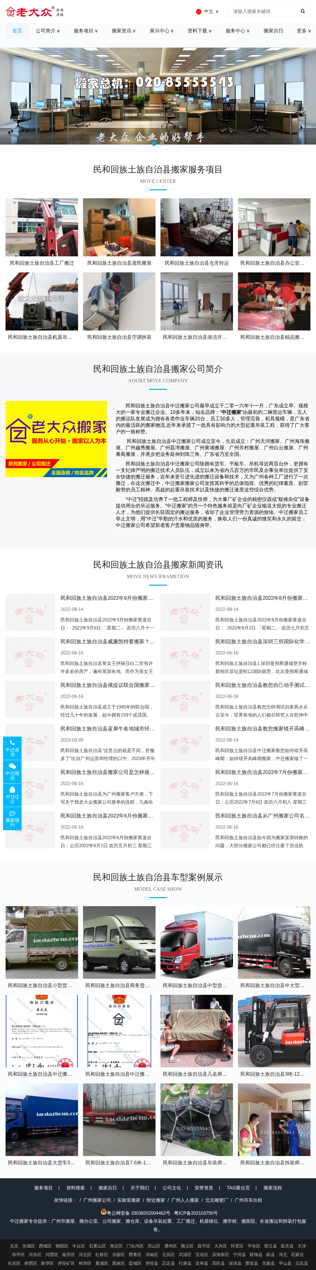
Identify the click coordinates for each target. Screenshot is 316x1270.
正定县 (168, 1263)
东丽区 (118, 1254)
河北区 (85, 1254)
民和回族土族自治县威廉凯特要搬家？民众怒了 (115, 642)
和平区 (18, 1254)
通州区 (170, 1245)
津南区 (151, 1254)
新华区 (47, 1263)
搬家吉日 (107, 1187)
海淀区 (116, 1245)
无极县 (268, 1263)
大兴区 (220, 1245)
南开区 (68, 1254)
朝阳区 (62, 1245)
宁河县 (239, 1254)
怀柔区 (237, 1245)
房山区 (154, 1245)
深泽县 (235, 1263)
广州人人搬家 (185, 1200)
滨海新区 (220, 1254)
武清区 (185, 1254)
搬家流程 (273, 1187)
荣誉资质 (204, 1187)
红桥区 (101, 1254)
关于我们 (140, 1187)
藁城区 (101, 1263)
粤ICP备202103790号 (196, 1213)
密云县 (270, 1245)
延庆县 (287, 1245)
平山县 (285, 1263)
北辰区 (168, 1254)
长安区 (14, 1263)
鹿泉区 (118, 1263)
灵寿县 (201, 1263)
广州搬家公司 (97, 1200)
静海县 (256, 1254)
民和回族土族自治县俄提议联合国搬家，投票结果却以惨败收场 (133, 685)
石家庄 (297, 1254)
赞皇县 (251, 1263)
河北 (283, 1254)
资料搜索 (75, 1187)
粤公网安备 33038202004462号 (138, 1213)
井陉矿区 (66, 1263)
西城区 (45, 1245)
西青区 (135, 1254)
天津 (301, 1245)
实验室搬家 (128, 1200)
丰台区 (78, 1245)
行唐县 (185, 1263)
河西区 (51, 1254)
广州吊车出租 (248, 1200)
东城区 (28, 1245)
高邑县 (218, 1263)
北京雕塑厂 (216, 1200)
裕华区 (85, 1263)
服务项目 (43, 1187)
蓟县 (270, 1254)
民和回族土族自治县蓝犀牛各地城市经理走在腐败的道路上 (128, 729)
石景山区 (97, 1245)
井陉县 (151, 1263)
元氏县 (301, 1263)
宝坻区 (201, 1254)
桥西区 (30, 1263)
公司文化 (172, 1187)
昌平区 (204, 1245)
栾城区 (135, 1263)
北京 (14, 1245)
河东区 (35, 1254)
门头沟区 (135, 1245)
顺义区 (187, 1245)
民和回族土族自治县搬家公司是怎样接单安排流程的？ (123, 772)
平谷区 (253, 1245)
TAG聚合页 (238, 1187)
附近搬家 (156, 1200)
